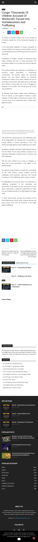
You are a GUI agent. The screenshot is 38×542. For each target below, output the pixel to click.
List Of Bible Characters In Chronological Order (17, 374)
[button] (3, 2)
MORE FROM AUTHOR (22, 263)
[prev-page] (3, 293)
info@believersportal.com (22, 518)
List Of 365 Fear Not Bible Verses (12, 363)
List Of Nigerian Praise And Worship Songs (15, 382)
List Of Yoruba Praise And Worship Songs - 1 (16, 371)
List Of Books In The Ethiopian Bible (13, 366)
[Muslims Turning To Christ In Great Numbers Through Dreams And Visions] (6, 438)
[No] (36, 536)
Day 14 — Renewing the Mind (21, 267)
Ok (19, 539)
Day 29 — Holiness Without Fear (21, 413)
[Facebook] (9, 32)
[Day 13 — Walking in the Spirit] (6, 278)
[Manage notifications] (33, 538)
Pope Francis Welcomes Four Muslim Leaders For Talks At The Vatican (10, 253)
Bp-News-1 (5, 28)
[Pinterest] (17, 32)
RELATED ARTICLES (8, 263)
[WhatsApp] (21, 32)
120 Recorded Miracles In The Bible (13, 369)
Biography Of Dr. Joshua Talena (12, 387)
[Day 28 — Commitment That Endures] (6, 424)
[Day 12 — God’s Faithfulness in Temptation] (6, 287)
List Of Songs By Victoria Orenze (21, 444)
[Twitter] (13, 32)
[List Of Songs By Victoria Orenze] (6, 447)
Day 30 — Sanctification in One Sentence (23, 405)
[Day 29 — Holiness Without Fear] (6, 416)
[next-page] (6, 293)
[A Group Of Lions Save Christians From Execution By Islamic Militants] (6, 455)
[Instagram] (19, 530)
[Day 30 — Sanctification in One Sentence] (6, 407)
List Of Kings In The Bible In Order (13, 377)
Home (3, 6)
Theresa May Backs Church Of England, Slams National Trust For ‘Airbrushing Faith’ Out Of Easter (28, 254)
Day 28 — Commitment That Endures (22, 422)
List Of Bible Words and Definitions (13, 385)
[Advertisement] (19, 220)
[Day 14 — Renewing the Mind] (6, 270)
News (7, 6)
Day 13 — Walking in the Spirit (21, 276)
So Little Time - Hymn (9, 379)
